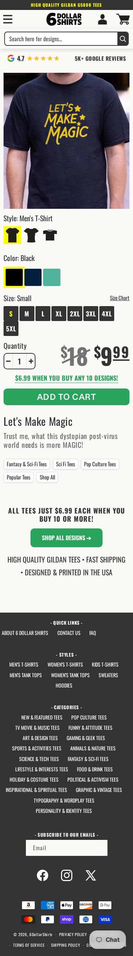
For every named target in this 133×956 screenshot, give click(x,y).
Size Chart (119, 298)
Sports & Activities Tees (36, 748)
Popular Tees (19, 477)
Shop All (47, 477)
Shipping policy (65, 945)
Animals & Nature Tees (93, 748)
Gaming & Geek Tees (86, 738)
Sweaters (108, 675)
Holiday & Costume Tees (34, 779)
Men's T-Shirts (23, 664)
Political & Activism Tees (92, 779)
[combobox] (61, 38)
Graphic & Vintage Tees (99, 789)
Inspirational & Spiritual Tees (36, 789)
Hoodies (64, 685)
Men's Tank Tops (26, 675)
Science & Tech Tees (39, 758)
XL (59, 313)
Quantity (15, 345)
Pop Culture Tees (100, 464)
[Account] (102, 19)
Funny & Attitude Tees (90, 727)
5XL (11, 328)
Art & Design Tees (40, 738)
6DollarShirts (40, 934)
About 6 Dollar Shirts (25, 632)
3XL (91, 313)
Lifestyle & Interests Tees (41, 769)
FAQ (92, 632)
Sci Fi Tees (65, 464)
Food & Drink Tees (95, 769)
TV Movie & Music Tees (37, 727)
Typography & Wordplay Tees (64, 800)
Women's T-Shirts (65, 664)
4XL (107, 313)
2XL (75, 313)
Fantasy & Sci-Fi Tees (27, 464)
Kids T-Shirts (105, 664)
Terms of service (28, 945)
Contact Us (69, 632)
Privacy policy (73, 934)
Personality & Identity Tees (64, 810)
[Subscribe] (99, 848)
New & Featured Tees (41, 717)
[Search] (122, 38)
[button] (8, 19)
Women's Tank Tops (70, 675)
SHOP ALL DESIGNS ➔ (66, 537)
